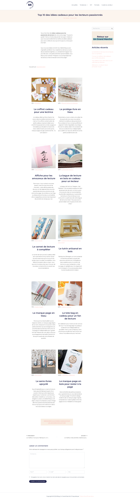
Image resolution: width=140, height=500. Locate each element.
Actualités (74, 5)
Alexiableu (38, 103)
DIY (91, 5)
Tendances (83, 5)
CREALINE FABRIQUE (68, 375)
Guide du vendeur (107, 5)
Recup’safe (38, 375)
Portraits (96, 5)
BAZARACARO (41, 67)
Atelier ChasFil (39, 307)
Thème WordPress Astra (86, 496)
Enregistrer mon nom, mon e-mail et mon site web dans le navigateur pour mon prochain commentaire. (57, 477)
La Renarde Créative (67, 169)
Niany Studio (38, 240)
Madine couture (66, 307)
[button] (87, 5)
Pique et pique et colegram (70, 103)
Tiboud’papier (39, 169)
